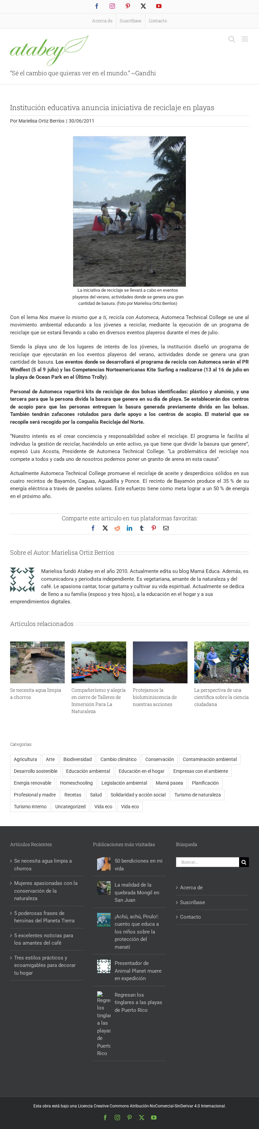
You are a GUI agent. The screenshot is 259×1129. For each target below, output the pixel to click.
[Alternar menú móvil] (245, 39)
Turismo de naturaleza (197, 794)
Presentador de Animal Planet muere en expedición (138, 970)
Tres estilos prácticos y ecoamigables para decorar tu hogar (45, 965)
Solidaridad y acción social (138, 794)
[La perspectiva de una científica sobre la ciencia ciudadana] (221, 644)
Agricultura (25, 759)
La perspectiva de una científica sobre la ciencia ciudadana (221, 697)
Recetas (72, 794)
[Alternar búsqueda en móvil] (231, 39)
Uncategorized (70, 806)
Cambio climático (118, 759)
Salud (96, 794)
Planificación (205, 783)
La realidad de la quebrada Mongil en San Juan (137, 892)
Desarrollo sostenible (35, 771)
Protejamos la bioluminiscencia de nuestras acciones (155, 697)
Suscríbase (192, 902)
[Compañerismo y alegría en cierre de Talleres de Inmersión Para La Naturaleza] (98, 644)
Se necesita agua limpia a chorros (43, 865)
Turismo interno (30, 806)
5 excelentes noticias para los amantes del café (43, 939)
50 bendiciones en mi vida (139, 865)
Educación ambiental (88, 771)
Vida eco (103, 806)
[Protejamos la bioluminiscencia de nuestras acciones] (160, 644)
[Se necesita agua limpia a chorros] (37, 644)
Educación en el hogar (142, 771)
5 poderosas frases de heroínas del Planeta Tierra (44, 917)
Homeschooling (76, 783)
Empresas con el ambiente (200, 771)
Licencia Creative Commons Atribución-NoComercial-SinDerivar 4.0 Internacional (151, 1106)
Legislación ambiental (124, 783)
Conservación (159, 759)
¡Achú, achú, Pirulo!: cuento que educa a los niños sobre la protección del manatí (137, 932)
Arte (50, 759)
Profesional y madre (35, 794)
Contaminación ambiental (210, 759)
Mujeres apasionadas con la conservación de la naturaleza (46, 890)
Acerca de (191, 888)
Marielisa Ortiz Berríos (41, 121)
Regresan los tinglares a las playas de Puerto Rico (138, 1002)
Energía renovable (32, 783)
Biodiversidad (77, 759)
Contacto (190, 917)
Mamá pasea (169, 783)
